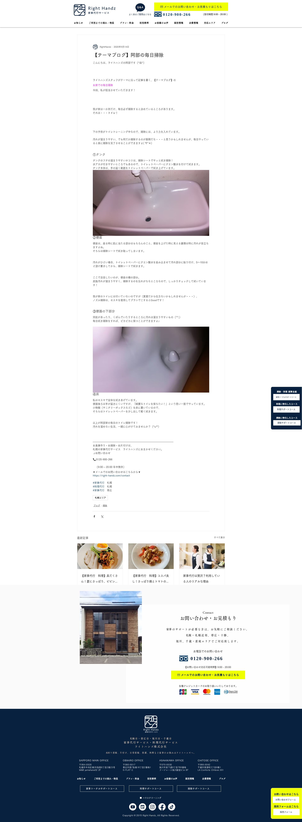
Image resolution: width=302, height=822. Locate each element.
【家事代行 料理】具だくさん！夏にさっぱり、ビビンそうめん (99, 579)
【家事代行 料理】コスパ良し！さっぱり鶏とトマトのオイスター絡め (150, 579)
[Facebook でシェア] (94, 516)
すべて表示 (219, 537)
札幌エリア (100, 498)
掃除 (105, 505)
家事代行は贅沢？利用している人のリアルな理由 (201, 578)
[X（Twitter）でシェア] (102, 516)
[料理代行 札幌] (151, 556)
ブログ (96, 505)
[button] (210, 23)
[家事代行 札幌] (132, 806)
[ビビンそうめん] (100, 556)
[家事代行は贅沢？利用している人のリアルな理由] (202, 556)
